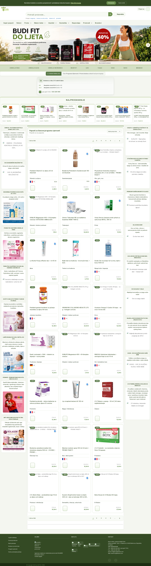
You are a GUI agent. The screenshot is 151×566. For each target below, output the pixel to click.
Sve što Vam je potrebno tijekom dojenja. (13, 299)
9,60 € (119, 466)
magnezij (32, 18)
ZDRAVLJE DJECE (33, 68)
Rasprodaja (76, 23)
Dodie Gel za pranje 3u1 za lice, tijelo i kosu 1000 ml (107, 262)
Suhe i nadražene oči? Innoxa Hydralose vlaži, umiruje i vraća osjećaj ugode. (13, 273)
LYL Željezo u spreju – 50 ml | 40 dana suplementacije (108, 402)
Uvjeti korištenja (12, 537)
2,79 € (87, 279)
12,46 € (54, 326)
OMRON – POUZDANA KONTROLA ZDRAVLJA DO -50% (13, 128)
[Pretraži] (110, 14)
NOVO (125, 68)
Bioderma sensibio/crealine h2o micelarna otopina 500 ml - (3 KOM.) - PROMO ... (42, 450)
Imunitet (51, 23)
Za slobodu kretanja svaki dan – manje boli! (137, 256)
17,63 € (86, 419)
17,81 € (119, 232)
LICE (87, 68)
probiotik (58, 18)
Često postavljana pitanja (14, 552)
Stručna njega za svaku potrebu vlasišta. (137, 159)
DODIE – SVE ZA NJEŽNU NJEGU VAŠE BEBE (137, 353)
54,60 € (86, 232)
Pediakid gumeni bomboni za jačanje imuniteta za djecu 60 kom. (42, 308)
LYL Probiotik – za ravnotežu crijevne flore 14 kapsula (107, 449)
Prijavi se (141, 9)
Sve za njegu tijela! (137, 289)
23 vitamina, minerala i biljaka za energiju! (137, 384)
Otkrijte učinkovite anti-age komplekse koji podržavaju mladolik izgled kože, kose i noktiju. (13, 424)
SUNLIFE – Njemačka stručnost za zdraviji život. (137, 128)
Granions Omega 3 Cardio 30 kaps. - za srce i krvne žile (108, 308)
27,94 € (118, 509)
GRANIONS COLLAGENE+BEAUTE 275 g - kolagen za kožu (75, 308)
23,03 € (86, 326)
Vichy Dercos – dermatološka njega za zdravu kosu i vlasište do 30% (137, 166)
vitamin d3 (52, 18)
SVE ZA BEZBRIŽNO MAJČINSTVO (13, 162)
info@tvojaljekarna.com (117, 551)
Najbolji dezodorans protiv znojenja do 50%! (137, 319)
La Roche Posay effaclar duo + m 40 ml (43, 261)
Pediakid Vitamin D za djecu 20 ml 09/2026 (41, 172)
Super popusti (8, 23)
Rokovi (19, 23)
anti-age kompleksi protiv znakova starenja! (13, 418)
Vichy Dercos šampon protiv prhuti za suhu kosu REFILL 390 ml (107, 218)
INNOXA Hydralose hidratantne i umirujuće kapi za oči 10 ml (105, 355)
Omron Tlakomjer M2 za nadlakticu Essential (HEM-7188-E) (74, 218)
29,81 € (54, 466)
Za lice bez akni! (137, 225)
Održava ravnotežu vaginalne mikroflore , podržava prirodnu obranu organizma (13, 235)
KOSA (112, 68)
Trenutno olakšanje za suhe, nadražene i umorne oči (13, 267)
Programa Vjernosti (72, 73)
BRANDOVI (139, 68)
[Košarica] (148, 9)
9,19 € (119, 189)
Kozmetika (63, 23)
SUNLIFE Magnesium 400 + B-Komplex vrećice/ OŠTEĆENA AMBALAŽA (43, 218)
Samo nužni (121, 3)
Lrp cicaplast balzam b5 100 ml (72, 401)
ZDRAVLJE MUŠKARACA (55, 68)
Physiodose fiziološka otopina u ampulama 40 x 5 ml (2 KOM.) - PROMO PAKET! (108, 173)
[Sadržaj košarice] (32, 188)
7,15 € (54, 232)
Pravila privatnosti (12, 540)
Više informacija (76, 3)
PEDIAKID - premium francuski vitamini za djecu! (13, 378)
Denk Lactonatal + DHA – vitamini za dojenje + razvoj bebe (42, 355)
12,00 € (119, 326)
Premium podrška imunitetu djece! (137, 191)
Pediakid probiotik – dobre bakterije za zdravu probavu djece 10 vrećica (43, 402)
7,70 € (87, 372)
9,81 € (119, 372)
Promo (26, 23)
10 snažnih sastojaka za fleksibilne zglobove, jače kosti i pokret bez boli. (137, 263)
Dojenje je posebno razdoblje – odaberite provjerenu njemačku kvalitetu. (13, 306)
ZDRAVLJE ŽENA (14, 68)
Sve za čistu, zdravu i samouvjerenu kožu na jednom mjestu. (137, 230)
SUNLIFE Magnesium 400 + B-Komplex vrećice (75, 355)
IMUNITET (73, 68)
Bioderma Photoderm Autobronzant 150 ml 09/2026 (75, 172)
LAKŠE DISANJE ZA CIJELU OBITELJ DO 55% (13, 337)
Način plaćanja (12, 543)
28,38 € (86, 509)
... (114, 140)
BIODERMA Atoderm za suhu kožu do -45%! (13, 192)
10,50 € (54, 509)
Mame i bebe (38, 23)
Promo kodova (84, 73)
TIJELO (99, 68)
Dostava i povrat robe (13, 546)
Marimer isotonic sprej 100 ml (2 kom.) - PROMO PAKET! (75, 449)
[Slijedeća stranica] (119, 140)
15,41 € (54, 372)
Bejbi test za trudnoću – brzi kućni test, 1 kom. (75, 262)
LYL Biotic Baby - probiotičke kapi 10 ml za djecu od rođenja (43, 496)
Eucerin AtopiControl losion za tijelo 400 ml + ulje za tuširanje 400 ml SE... (75, 496)
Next (148, 45)
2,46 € (54, 189)
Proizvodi (86, 23)
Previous (3, 45)
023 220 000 (56, 92)
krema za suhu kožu (42, 18)
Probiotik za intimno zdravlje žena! (13, 228)
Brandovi (98, 23)
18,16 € (54, 279)
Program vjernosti (12, 549)
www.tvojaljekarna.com (117, 553)
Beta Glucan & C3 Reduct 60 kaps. (106, 495)
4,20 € (87, 189)
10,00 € (86, 466)
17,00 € (119, 279)
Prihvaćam (111, 3)
